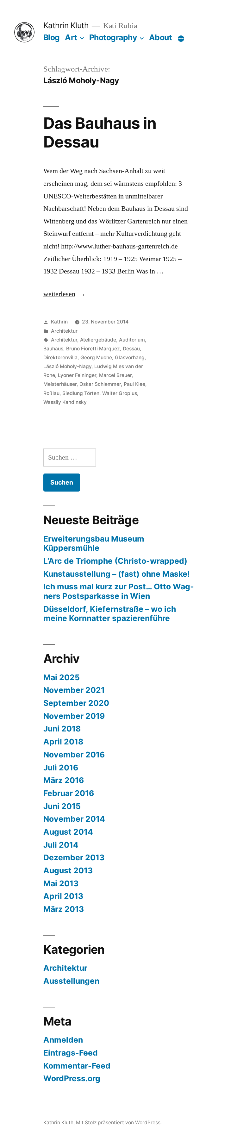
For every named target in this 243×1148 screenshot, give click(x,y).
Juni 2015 (62, 806)
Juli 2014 (60, 845)
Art (71, 37)
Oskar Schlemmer (100, 384)
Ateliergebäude (98, 340)
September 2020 (76, 703)
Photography (113, 37)
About (160, 37)
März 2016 (63, 780)
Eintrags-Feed (70, 1052)
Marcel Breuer (115, 375)
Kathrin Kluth (66, 25)
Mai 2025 (61, 677)
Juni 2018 (62, 728)
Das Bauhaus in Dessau (99, 132)
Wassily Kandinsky (65, 402)
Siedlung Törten (80, 393)
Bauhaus (53, 349)
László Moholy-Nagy (67, 366)
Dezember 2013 (73, 857)
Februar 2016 (68, 793)
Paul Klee (134, 384)
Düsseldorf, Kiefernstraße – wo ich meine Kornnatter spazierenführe (109, 613)
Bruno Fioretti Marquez (93, 349)
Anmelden (63, 1039)
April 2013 (63, 896)
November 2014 (74, 819)
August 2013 (68, 870)
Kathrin (59, 322)
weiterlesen (59, 294)
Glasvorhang (130, 357)
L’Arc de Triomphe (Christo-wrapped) (115, 561)
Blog (51, 37)
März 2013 (63, 909)
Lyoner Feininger (77, 375)
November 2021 (74, 690)
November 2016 (74, 754)
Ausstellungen (71, 981)
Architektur (64, 331)
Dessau (131, 349)
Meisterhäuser (60, 384)
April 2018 (63, 741)
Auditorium (132, 340)
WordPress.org (71, 1078)
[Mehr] (181, 38)
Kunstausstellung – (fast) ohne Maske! (116, 574)
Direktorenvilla (60, 357)
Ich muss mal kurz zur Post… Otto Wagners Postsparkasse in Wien (118, 591)
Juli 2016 (60, 767)
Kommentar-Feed (76, 1065)
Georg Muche (96, 357)
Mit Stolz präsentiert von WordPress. (119, 1123)
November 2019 (74, 716)
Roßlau (51, 393)
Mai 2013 (60, 883)
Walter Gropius (119, 393)
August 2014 (68, 832)
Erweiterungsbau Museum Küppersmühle (93, 543)
